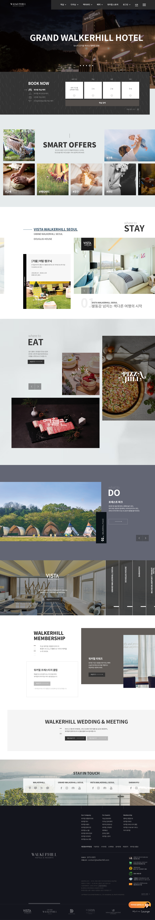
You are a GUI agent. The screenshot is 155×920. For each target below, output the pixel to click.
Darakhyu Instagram (136, 788)
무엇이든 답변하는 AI (139, 905)
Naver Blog (35, 788)
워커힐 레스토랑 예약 (41, 94)
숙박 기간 (74, 79)
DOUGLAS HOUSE (43, 239)
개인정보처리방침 (86, 847)
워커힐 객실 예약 (39, 90)
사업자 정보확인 (102, 886)
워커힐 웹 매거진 (86, 827)
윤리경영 (118, 847)
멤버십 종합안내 (128, 819)
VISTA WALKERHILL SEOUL (56, 229)
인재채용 (111, 847)
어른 (111, 79)
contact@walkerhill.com (98, 860)
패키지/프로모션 (107, 824)
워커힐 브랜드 (85, 824)
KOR (136, 5)
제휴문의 (125, 847)
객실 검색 (102, 103)
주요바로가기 (144, 5)
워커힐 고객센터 (107, 827)
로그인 (125, 5)
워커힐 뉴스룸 (85, 830)
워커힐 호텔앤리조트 (87, 819)
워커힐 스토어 (112, 5)
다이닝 (73, 5)
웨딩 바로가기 (71, 738)
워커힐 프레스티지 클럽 (130, 824)
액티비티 (86, 5)
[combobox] (93, 90)
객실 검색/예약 (106, 819)
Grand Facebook (61, 788)
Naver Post (30, 788)
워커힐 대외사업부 (86, 833)
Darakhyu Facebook (131, 788)
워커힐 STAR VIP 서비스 (130, 827)
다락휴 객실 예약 (39, 97)
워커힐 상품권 (134, 847)
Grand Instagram (67, 788)
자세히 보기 (15, 161)
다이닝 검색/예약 (107, 821)
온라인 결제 (105, 833)
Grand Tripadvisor (73, 788)
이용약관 (96, 847)
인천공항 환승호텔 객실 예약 (43, 101)
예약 (98, 5)
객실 (62, 5)
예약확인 (105, 830)
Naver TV (41, 788)
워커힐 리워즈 (127, 821)
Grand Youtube (79, 788)
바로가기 (32, 362)
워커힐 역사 (84, 821)
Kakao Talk (47, 788)
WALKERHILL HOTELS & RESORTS (18, 4)
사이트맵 (103, 847)
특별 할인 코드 (131, 109)
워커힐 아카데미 (86, 836)
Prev (84, 291)
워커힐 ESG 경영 (86, 839)
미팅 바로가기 (93, 738)
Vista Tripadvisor (104, 788)
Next (91, 291)
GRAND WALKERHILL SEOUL (48, 234)
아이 (130, 79)
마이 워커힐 (126, 830)
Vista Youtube (111, 788)
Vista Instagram (98, 788)
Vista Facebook (93, 788)
